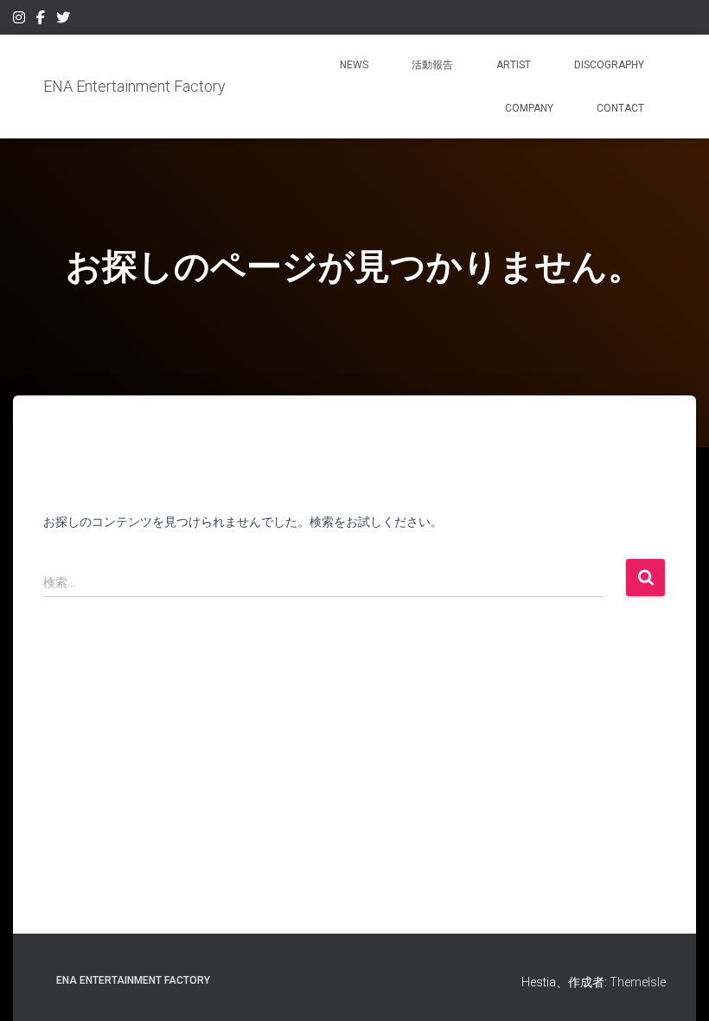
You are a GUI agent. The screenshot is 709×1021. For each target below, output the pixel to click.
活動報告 (432, 65)
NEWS (354, 65)
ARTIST (513, 65)
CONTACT (620, 108)
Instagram (19, 20)
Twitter (63, 20)
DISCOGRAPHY (609, 65)
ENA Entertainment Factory (133, 980)
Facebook (40, 20)
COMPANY (529, 108)
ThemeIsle (638, 982)
